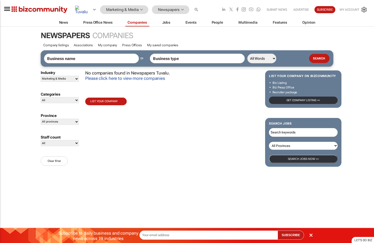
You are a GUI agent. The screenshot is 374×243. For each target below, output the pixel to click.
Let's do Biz (363, 240)
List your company (104, 101)
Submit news (277, 9)
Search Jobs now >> (303, 158)
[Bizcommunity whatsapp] (258, 9)
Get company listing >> (303, 100)
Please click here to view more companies (125, 78)
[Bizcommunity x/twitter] (231, 9)
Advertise (301, 9)
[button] (197, 10)
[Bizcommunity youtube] (251, 9)
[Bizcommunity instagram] (244, 9)
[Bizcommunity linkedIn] (224, 9)
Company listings (56, 45)
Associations (83, 45)
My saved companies (162, 45)
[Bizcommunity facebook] (237, 9)
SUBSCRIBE (291, 235)
